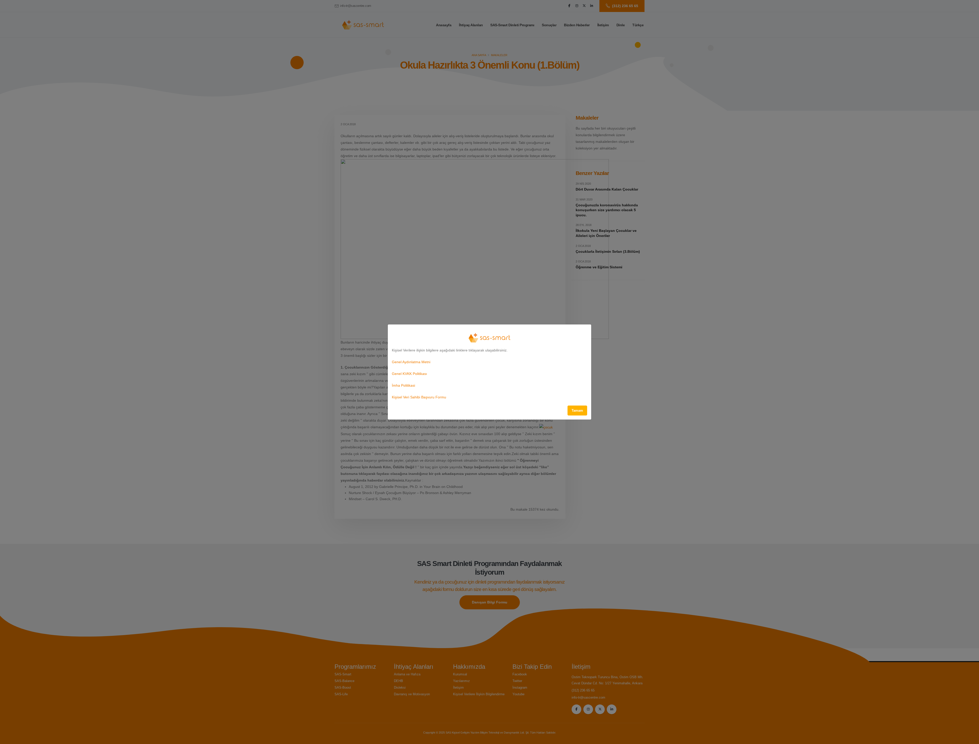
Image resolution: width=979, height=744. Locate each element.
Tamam (577, 410)
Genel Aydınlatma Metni (411, 362)
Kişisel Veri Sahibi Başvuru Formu (419, 397)
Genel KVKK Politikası (409, 374)
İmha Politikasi (403, 385)
